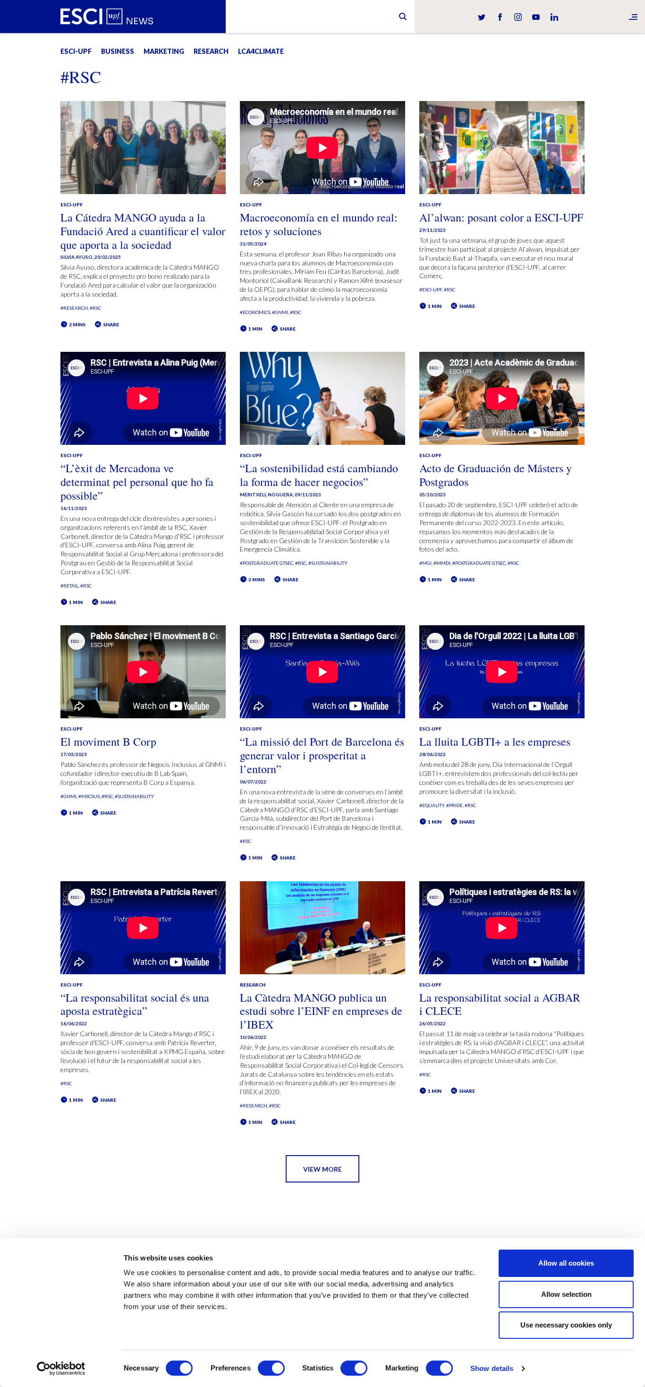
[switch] (271, 1368)
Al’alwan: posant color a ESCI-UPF (501, 217)
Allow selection (566, 1294)
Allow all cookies (566, 1263)
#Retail (69, 585)
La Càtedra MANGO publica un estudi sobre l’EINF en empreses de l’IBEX (321, 1011)
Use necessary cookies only (566, 1325)
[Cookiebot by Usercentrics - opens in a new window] (61, 1368)
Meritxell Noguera (266, 494)
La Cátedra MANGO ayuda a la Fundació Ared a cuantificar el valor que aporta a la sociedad (142, 231)
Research (211, 51)
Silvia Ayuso (76, 257)
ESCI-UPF (76, 51)
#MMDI (441, 563)
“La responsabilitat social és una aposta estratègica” (134, 1004)
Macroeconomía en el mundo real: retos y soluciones (319, 224)
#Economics (255, 312)
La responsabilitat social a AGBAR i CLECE (499, 1004)
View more (322, 1169)
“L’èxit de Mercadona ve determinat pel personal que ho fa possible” (136, 481)
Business (117, 51)
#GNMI (280, 312)
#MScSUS (89, 796)
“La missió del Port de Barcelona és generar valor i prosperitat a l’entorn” (322, 755)
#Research (74, 308)
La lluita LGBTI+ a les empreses (494, 741)
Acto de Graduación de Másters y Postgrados (495, 474)
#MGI (425, 563)
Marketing (164, 51)
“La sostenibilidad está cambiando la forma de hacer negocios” (319, 474)
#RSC (95, 308)
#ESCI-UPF (430, 289)
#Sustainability (328, 563)
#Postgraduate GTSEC (266, 563)
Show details (491, 1368)
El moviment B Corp (108, 741)
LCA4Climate (261, 51)
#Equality (431, 805)
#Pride (454, 805)
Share (110, 324)
